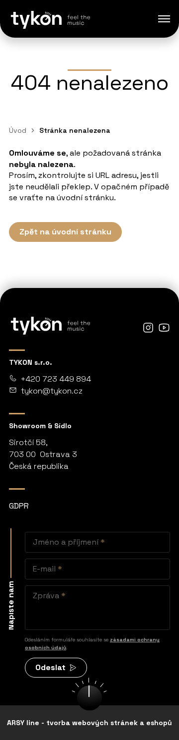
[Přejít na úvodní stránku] (49, 19)
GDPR (19, 506)
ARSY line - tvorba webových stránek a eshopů (89, 722)
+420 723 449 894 (56, 379)
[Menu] (164, 19)
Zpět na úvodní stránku (65, 232)
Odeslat (50, 667)
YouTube (164, 328)
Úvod (17, 130)
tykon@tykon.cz (52, 391)
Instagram (148, 328)
